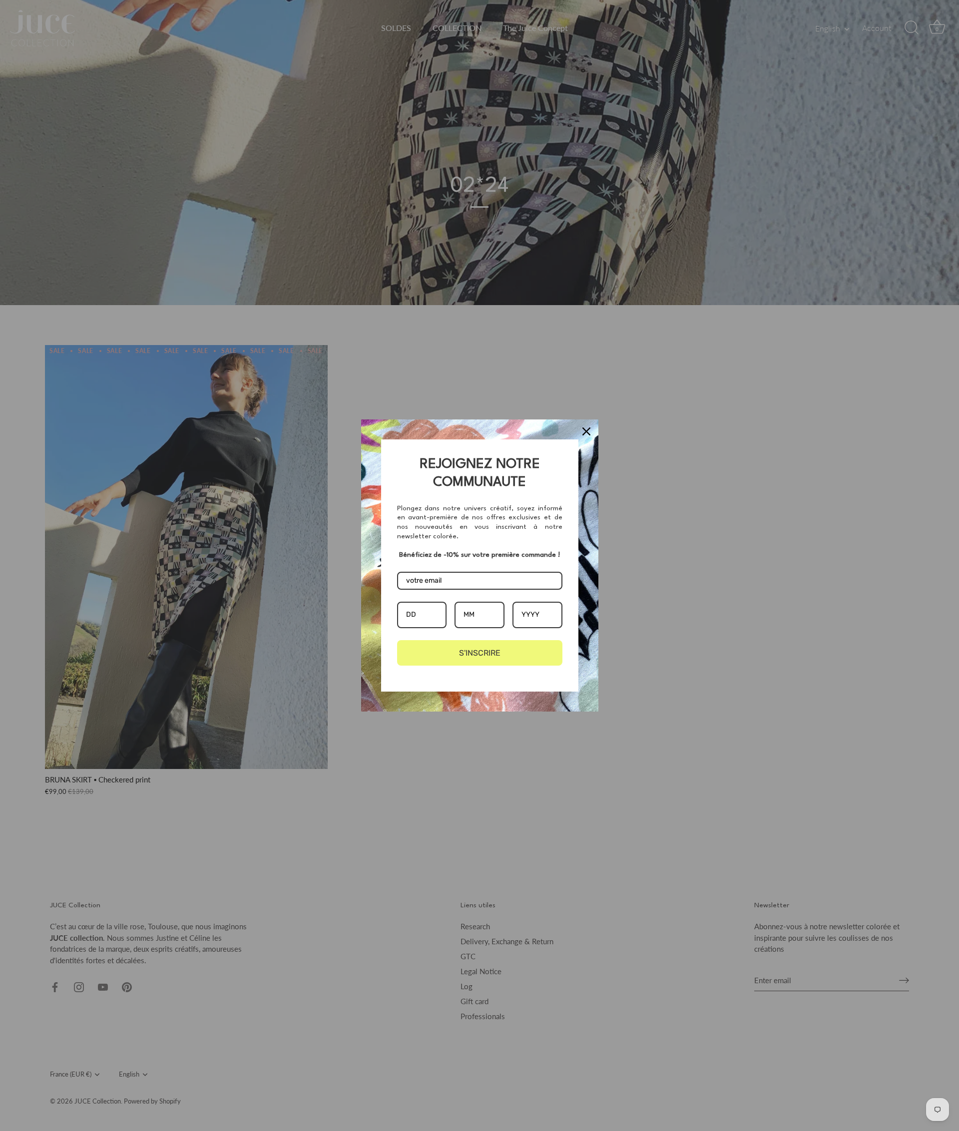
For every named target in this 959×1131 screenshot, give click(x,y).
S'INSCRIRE (479, 653)
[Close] (586, 431)
